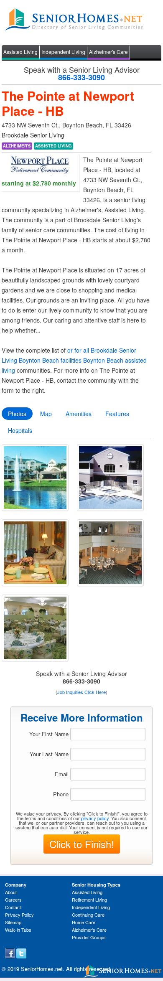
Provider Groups (89, 937)
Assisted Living (20, 51)
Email (62, 774)
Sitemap (13, 922)
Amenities (79, 413)
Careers (13, 899)
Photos (17, 413)
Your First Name (49, 734)
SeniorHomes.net (42, 969)
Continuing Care (88, 914)
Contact (13, 907)
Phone (61, 794)
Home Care (83, 922)
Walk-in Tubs (18, 929)
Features (117, 413)
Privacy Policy (19, 914)
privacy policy (95, 818)
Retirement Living (89, 899)
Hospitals (20, 430)
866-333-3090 (81, 77)
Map (46, 413)
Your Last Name (49, 754)
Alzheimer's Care (108, 51)
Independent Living (63, 51)
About (11, 892)
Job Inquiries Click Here (81, 692)
